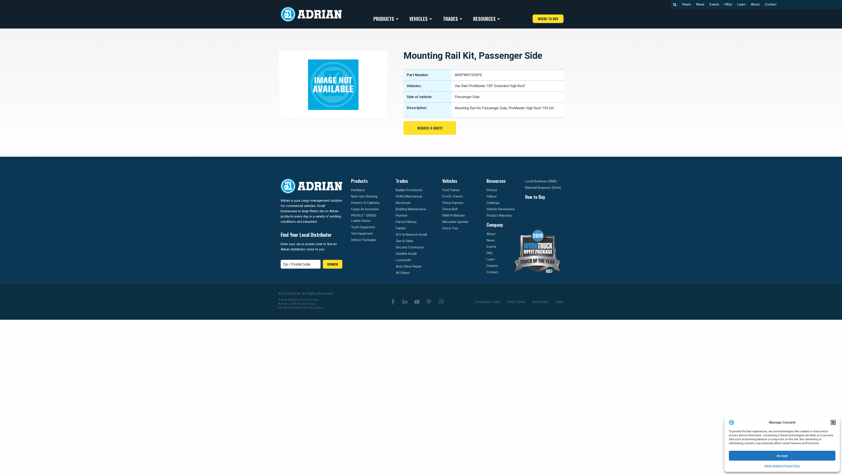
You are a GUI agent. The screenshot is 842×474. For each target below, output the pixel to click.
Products (359, 181)
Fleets (686, 4)
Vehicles (449, 181)
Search (332, 264)
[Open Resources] (499, 19)
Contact (770, 4)
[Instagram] (440, 301)
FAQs (728, 4)
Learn (741, 4)
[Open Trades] (461, 19)
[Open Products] (397, 19)
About (755, 4)
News (700, 4)
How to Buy (535, 197)
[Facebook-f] (392, 301)
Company (495, 224)
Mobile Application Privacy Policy (300, 307)
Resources (496, 181)
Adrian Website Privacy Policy (782, 465)
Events (714, 4)
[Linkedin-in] (404, 301)
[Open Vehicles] (431, 19)
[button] (833, 422)
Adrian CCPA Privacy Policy (297, 303)
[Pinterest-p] (428, 301)
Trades (402, 181)
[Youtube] (416, 301)
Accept (782, 456)
